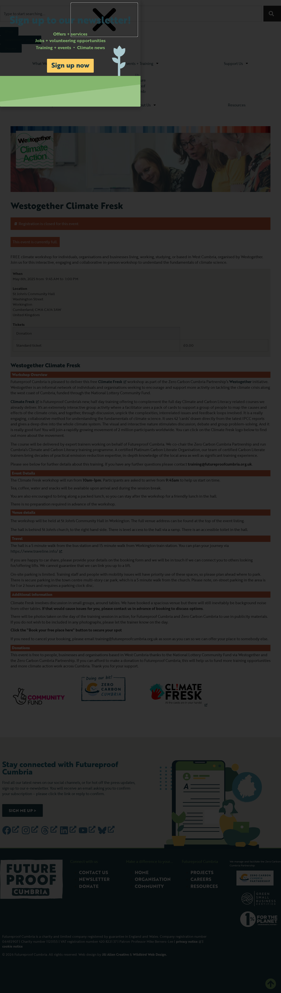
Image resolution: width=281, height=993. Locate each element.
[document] (140, 496)
